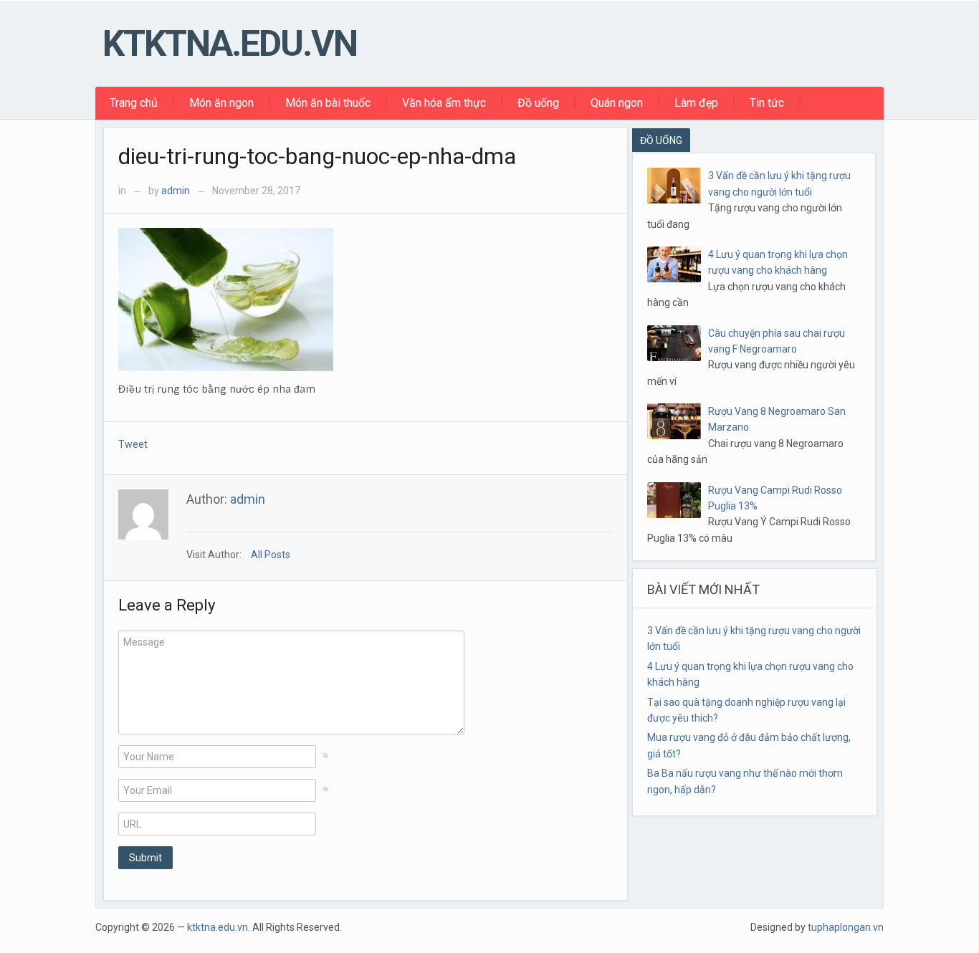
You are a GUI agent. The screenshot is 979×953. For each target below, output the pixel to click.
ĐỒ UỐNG (661, 140)
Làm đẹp (696, 103)
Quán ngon (617, 103)
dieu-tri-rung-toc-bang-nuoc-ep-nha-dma (317, 156)
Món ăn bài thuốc (328, 103)
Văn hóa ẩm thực (444, 103)
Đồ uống (538, 103)
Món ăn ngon (221, 103)
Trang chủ (134, 103)
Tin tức (767, 103)
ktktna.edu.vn (229, 43)
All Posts (270, 554)
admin (175, 190)
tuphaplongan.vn (846, 927)
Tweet (133, 444)
